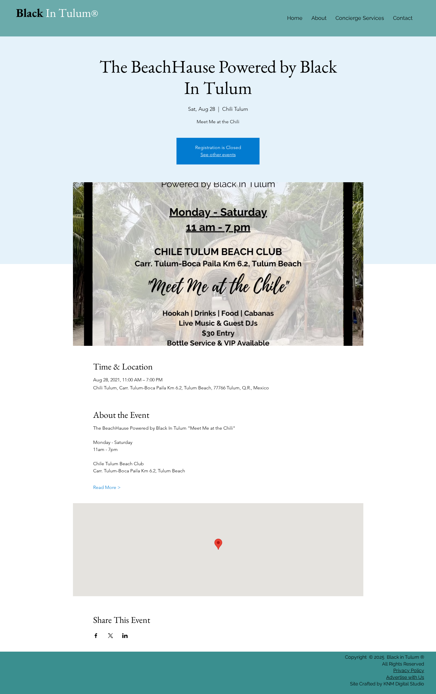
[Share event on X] (110, 635)
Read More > (107, 487)
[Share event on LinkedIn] (125, 635)
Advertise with (401, 677)
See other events (218, 154)
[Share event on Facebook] (96, 635)
